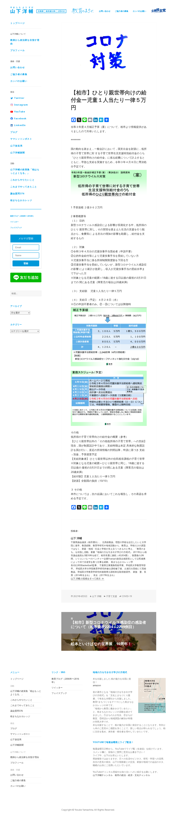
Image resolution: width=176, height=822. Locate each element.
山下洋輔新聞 (17, 152)
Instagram (21, 104)
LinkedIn (20, 125)
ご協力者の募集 (121, 11)
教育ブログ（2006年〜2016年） (22, 216)
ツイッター (14, 222)
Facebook (20, 118)
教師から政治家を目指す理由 (24, 41)
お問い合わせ (104, 11)
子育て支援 (111, 596)
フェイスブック (16, 227)
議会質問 (17, 193)
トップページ (17, 23)
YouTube (19, 111)
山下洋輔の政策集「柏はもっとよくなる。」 (24, 171)
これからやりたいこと (22, 179)
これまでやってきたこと (23, 186)
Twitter (19, 98)
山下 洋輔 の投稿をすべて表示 (86, 578)
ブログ (14, 132)
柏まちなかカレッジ (21, 200)
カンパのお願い (139, 11)
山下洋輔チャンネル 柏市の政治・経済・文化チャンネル (121, 775)
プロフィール (17, 50)
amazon (97, 685)
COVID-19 (127, 596)
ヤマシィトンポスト (21, 138)
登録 (26, 263)
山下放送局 (16, 145)
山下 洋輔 (96, 596)
